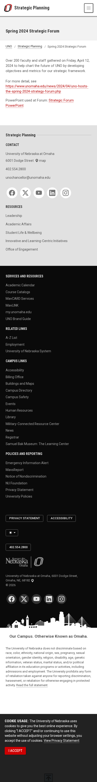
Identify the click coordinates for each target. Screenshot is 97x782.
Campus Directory (19, 390)
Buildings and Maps (20, 383)
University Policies (19, 496)
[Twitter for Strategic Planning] (25, 192)
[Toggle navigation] (88, 7)
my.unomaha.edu (19, 312)
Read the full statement (32, 685)
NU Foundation (16, 483)
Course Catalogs (18, 292)
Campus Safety (17, 397)
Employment (15, 344)
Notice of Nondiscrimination (26, 476)
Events (11, 403)
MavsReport (15, 469)
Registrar (12, 437)
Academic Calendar (20, 285)
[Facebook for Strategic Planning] (12, 192)
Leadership (14, 216)
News (10, 430)
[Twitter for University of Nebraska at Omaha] (24, 599)
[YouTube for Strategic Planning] (38, 192)
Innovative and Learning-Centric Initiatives (37, 241)
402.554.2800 (16, 169)
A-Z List (11, 338)
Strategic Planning (31, 8)
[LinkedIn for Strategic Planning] (52, 192)
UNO (9, 46)
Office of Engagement (22, 249)
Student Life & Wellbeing (24, 233)
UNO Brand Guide (18, 318)
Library (11, 417)
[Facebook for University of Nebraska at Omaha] (11, 599)
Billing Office (15, 377)
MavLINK (12, 305)
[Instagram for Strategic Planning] (65, 192)
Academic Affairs (19, 224)
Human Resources (19, 410)
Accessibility (15, 370)
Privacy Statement (19, 489)
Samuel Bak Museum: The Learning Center (37, 444)
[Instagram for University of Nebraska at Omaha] (61, 599)
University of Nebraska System (28, 351)
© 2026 (11, 585)
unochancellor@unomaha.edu (28, 177)
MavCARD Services (20, 298)
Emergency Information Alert (27, 463)
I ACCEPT (15, 751)
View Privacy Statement (61, 740)
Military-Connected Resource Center (32, 423)
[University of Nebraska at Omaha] (9, 8)
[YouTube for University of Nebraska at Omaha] (36, 599)
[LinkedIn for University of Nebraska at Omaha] (49, 599)
